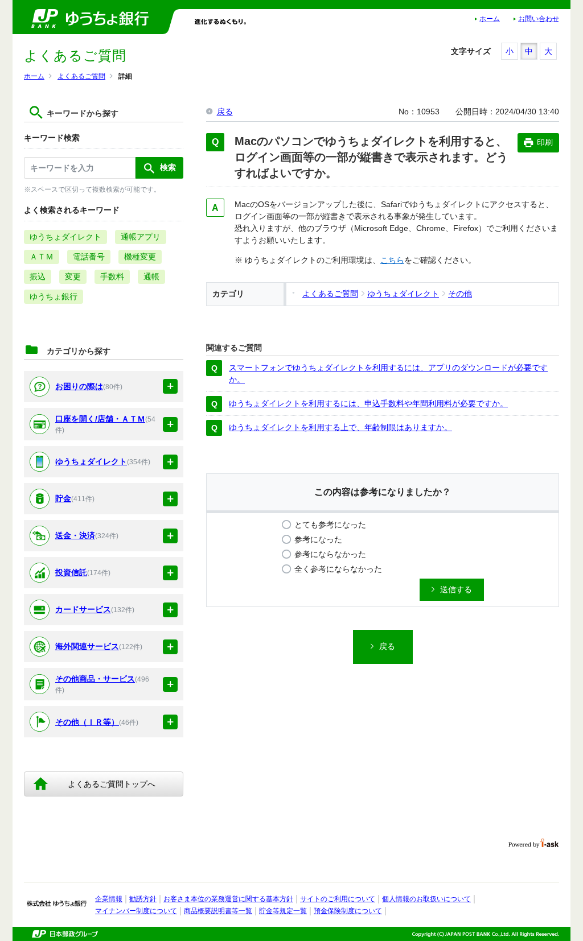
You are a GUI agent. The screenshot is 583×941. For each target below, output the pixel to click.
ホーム (489, 19)
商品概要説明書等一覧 (218, 911)
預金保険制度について (348, 911)
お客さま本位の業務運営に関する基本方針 (228, 899)
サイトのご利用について (337, 899)
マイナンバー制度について (136, 911)
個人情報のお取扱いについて (426, 899)
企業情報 (108, 899)
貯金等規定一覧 (283, 911)
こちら (392, 260)
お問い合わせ (538, 19)
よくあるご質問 (81, 76)
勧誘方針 (143, 899)
